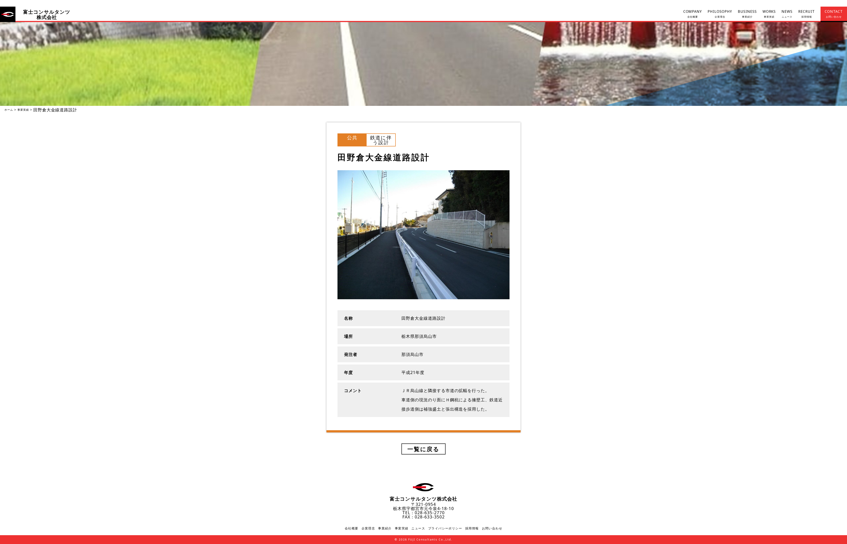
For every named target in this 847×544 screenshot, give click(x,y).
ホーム (8, 109)
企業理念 (368, 528)
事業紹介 (385, 528)
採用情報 (472, 528)
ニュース (418, 528)
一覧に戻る (423, 449)
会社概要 (351, 528)
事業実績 (23, 109)
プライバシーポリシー (445, 528)
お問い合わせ (492, 528)
